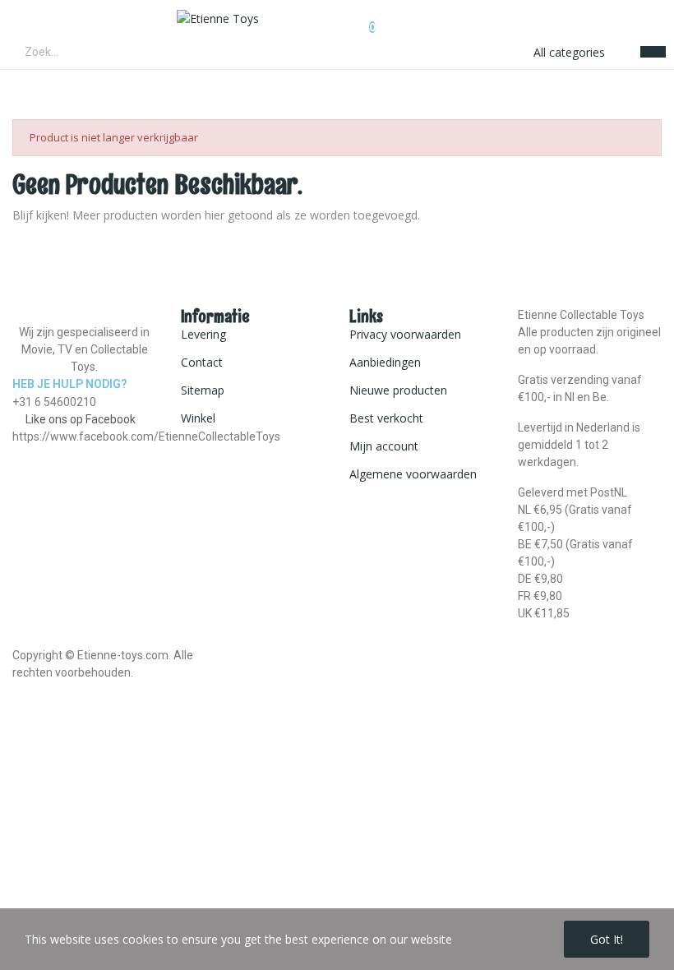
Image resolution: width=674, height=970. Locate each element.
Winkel (198, 418)
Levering (203, 334)
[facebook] (16, 452)
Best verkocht (386, 418)
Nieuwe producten (398, 390)
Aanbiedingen (385, 362)
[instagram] (34, 452)
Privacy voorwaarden (405, 334)
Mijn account (383, 446)
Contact (202, 362)
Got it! (606, 939)
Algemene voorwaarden (413, 474)
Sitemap (202, 390)
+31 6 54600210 (54, 402)
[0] (358, 19)
